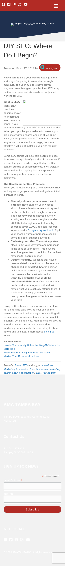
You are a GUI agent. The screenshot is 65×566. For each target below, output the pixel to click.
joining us (49, 331)
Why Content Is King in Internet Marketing (27, 352)
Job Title (8, 493)
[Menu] (56, 6)
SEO (25, 365)
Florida (34, 369)
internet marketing (49, 369)
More (18, 365)
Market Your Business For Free (21, 356)
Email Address (13, 480)
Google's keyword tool (40, 230)
